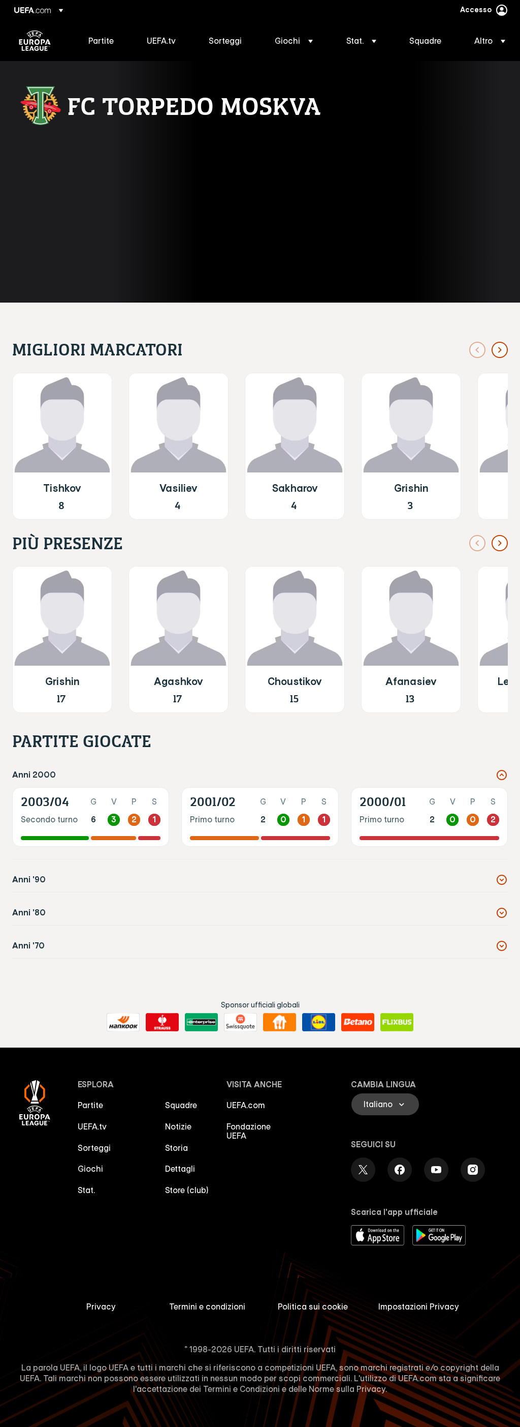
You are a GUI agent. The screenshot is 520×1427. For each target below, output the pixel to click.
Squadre (181, 1105)
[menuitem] (105, 40)
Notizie (178, 1126)
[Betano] (357, 1022)
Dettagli (180, 1168)
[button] (293, 40)
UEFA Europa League (34, 41)
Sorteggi (94, 1147)
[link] (101, 40)
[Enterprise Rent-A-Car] (201, 1022)
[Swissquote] (240, 1022)
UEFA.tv (92, 1126)
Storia (176, 1147)
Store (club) (187, 1190)
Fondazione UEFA (248, 1131)
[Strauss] (162, 1022)
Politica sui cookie (313, 1306)
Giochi (90, 1168)
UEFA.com (245, 1105)
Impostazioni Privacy (418, 1306)
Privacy (101, 1306)
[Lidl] (318, 1022)
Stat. (86, 1190)
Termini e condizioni (207, 1306)
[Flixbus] (396, 1022)
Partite (90, 1105)
